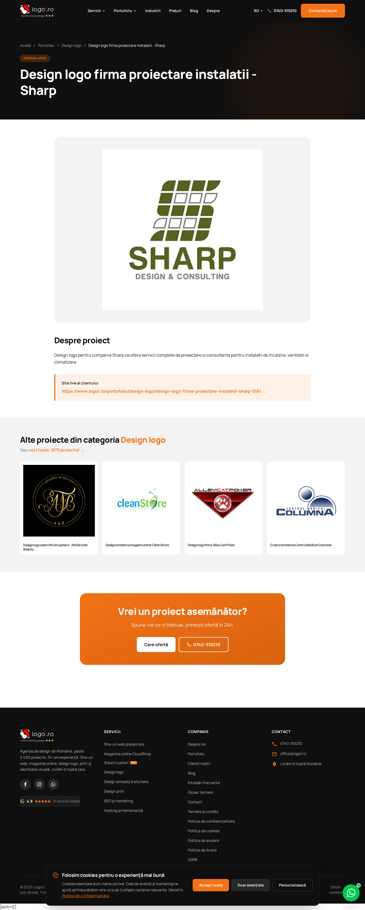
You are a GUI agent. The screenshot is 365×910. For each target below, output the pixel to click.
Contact (195, 801)
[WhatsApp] (53, 784)
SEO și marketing (118, 800)
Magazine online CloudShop (127, 753)
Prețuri (175, 10)
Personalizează (292, 885)
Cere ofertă (156, 644)
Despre (213, 10)
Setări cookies (335, 889)
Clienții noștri (199, 763)
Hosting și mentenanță (123, 810)
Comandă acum (323, 10)
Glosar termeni (200, 792)
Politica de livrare (202, 850)
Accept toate (211, 885)
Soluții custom (120, 762)
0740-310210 (285, 10)
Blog (194, 10)
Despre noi (197, 744)
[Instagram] (39, 784)
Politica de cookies (203, 830)
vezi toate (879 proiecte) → (57, 450)
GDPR (192, 859)
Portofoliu (123, 10)
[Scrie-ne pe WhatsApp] (351, 892)
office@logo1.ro (293, 753)
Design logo (71, 45)
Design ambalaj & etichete (126, 781)
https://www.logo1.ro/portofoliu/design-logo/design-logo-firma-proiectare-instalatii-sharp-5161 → (164, 391)
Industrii (153, 10)
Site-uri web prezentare (124, 744)
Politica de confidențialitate (211, 821)
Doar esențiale (251, 885)
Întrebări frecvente (204, 782)
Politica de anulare (203, 840)
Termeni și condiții (203, 811)
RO (256, 10)
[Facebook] (25, 784)
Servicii (94, 10)
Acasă (25, 45)
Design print (114, 791)
